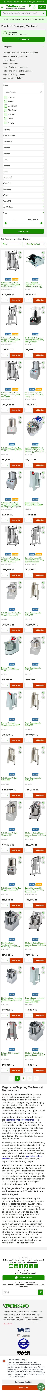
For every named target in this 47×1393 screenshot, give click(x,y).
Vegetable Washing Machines (15, 56)
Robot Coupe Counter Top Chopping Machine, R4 (11, 889)
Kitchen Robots (9, 60)
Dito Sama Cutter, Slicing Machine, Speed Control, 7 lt (35, 1055)
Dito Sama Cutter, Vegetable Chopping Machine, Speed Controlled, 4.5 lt (11, 945)
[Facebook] (21, 1266)
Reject (41, 1372)
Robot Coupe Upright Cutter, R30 (33, 724)
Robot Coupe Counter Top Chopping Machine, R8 (11, 614)
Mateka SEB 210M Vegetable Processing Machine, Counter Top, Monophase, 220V (33, 285)
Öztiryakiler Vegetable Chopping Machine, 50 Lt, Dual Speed (10, 395)
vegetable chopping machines (20, 1120)
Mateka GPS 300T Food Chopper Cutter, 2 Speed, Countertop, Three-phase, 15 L (35, 450)
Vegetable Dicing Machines (14, 74)
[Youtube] (11, 1266)
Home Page (6, 19)
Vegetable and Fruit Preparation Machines (20, 53)
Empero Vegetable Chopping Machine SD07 (10, 724)
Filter (5, 244)
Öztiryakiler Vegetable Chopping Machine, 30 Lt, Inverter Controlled (10, 340)
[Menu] (2, 7)
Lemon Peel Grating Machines (15, 67)
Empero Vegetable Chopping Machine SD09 (34, 504)
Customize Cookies (23, 1382)
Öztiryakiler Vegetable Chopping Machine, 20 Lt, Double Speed (34, 890)
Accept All (23, 1387)
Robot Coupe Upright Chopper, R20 (9, 834)
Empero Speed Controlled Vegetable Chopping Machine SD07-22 (34, 1000)
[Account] (34, 7)
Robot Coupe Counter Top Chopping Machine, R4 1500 (11, 449)
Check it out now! (25, 1278)
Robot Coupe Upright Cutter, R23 (33, 614)
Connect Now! (23, 39)
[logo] (15, 7)
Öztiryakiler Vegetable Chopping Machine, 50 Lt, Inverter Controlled (10, 560)
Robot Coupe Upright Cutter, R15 (33, 669)
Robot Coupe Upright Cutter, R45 (33, 779)
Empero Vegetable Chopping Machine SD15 (10, 669)
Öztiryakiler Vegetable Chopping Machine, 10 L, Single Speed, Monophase (11, 505)
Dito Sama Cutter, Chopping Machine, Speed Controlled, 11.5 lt (35, 945)
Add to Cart (16, 300)
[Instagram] (16, 1266)
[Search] (43, 13)
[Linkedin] (36, 1266)
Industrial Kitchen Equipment (21, 19)
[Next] (36, 1078)
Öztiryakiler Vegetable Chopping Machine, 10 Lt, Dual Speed (34, 395)
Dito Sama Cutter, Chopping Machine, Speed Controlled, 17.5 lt (35, 835)
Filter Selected (23, 231)
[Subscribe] (40, 1292)
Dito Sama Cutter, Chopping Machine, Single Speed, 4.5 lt (11, 1000)
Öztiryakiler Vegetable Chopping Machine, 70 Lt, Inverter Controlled (10, 285)
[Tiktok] (26, 1266)
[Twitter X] (31, 1266)
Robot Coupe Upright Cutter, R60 (9, 779)
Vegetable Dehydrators (12, 78)
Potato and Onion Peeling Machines (18, 71)
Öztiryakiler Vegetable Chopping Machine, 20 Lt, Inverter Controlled (34, 560)
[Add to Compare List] (20, 257)
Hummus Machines (10, 63)
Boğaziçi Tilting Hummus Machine (10, 1054)
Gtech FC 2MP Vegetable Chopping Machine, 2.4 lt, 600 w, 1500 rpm (34, 340)
